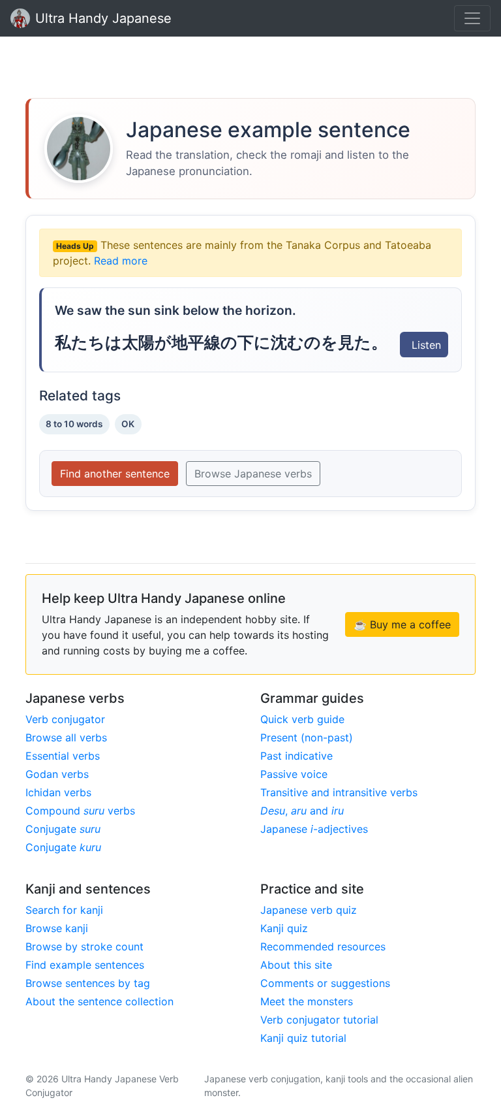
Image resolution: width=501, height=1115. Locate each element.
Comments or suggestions (325, 983)
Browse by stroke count (84, 946)
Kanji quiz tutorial (303, 1037)
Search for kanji (64, 909)
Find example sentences (84, 964)
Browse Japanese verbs (253, 473)
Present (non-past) (306, 737)
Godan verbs (57, 774)
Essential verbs (62, 755)
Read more (120, 260)
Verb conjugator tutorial (319, 1019)
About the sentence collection (99, 1001)
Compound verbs (80, 810)
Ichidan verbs (58, 792)
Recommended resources (323, 946)
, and (302, 810)
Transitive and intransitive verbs (339, 792)
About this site (296, 964)
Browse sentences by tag (87, 983)
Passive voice (293, 774)
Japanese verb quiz (308, 909)
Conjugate (62, 828)
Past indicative (296, 755)
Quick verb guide (302, 719)
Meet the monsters (306, 1001)
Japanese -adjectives (314, 828)
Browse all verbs (66, 737)
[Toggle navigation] (472, 18)
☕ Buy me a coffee (402, 624)
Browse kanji (56, 928)
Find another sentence (115, 473)
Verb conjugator (65, 719)
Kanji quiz (284, 928)
